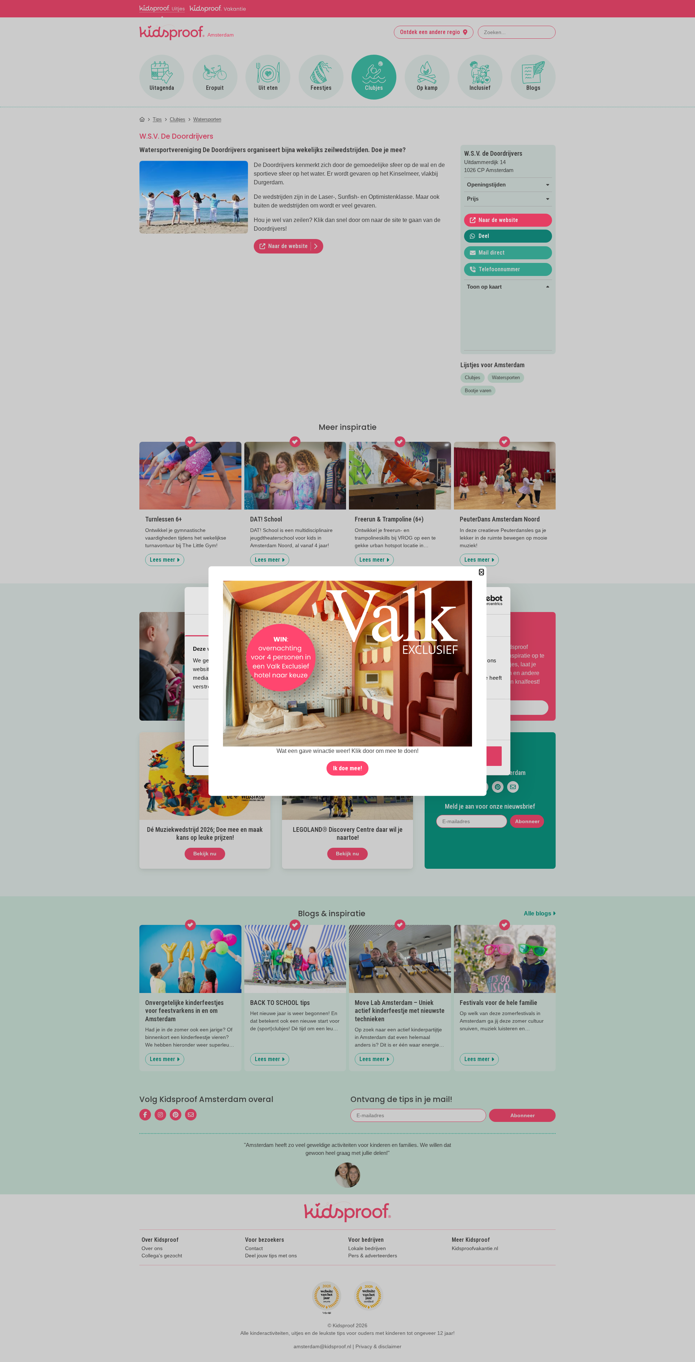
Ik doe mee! (347, 768)
